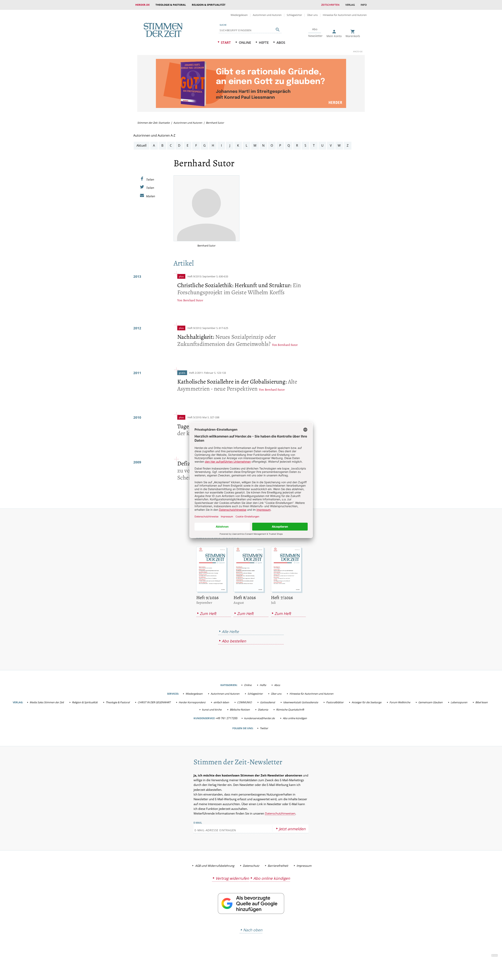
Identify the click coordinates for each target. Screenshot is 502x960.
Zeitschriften (330, 4)
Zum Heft (208, 613)
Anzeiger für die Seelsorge (366, 702)
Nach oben (252, 930)
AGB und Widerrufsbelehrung (214, 866)
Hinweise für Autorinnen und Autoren (345, 15)
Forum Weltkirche (399, 702)
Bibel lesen (481, 702)
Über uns (312, 15)
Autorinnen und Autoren (267, 15)
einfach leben (221, 702)
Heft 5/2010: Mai (197, 417)
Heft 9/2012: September (201, 328)
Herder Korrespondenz (192, 702)
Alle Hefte (230, 631)
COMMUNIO (244, 702)
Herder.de (142, 4)
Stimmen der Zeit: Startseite (153, 122)
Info (364, 4)
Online (245, 42)
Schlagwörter (294, 15)
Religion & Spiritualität (209, 4)
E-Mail (198, 822)
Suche (223, 24)
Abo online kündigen (295, 718)
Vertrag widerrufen (232, 878)
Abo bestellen (234, 641)
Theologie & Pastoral (171, 4)
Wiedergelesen (239, 15)
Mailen (150, 196)
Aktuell (141, 145)
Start (226, 42)
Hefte (264, 42)
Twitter (264, 728)
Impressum (303, 866)
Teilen (150, 179)
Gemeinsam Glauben (430, 702)
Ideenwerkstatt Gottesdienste (300, 702)
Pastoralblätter (335, 702)
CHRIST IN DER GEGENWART (154, 702)
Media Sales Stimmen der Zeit (47, 702)
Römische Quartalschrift (290, 709)
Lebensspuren (459, 702)
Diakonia (263, 709)
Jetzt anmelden (292, 828)
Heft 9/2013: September (201, 276)
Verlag (350, 4)
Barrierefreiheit (278, 866)
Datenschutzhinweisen (280, 813)
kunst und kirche (212, 709)
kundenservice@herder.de (259, 718)
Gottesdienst (267, 702)
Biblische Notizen (240, 709)
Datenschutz (251, 866)
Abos (280, 42)
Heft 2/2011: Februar (201, 373)
